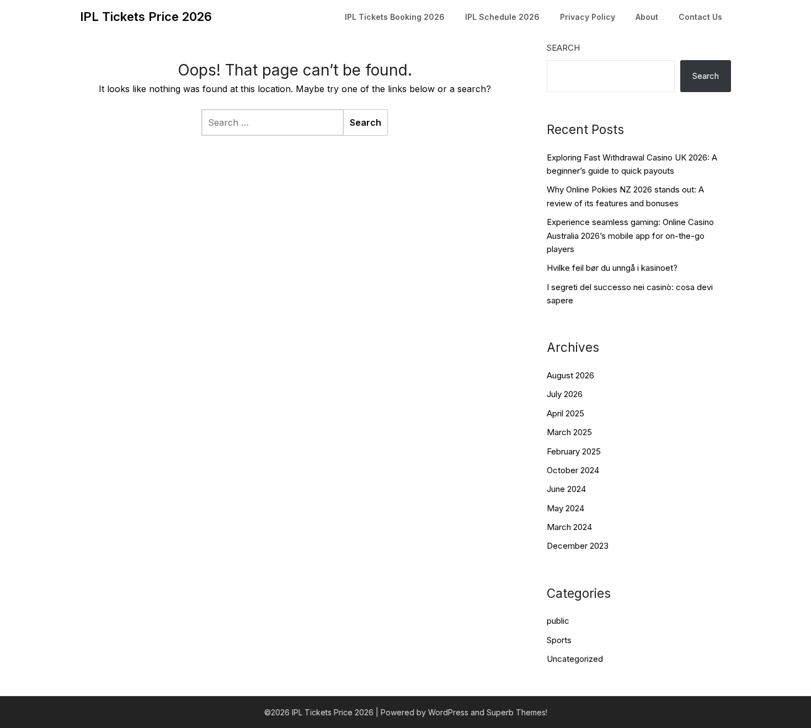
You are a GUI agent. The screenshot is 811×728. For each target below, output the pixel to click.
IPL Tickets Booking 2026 (395, 17)
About (647, 17)
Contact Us (700, 17)
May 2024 (565, 508)
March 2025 (569, 432)
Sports (559, 640)
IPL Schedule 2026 (502, 17)
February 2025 (574, 451)
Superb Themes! (517, 712)
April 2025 (565, 413)
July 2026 (565, 394)
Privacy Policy (587, 17)
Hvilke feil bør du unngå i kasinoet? (612, 268)
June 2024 (566, 489)
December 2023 (578, 545)
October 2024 (573, 470)
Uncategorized (575, 659)
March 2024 (569, 527)
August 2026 (570, 375)
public (558, 620)
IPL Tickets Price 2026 (146, 16)
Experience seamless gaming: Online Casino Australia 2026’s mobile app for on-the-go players (630, 235)
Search (563, 47)
